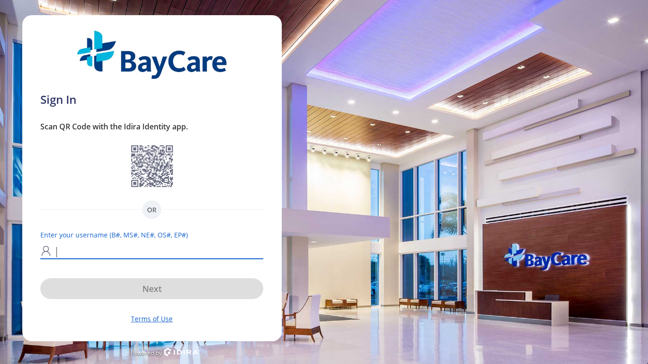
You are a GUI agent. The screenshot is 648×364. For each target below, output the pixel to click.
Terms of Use (152, 318)
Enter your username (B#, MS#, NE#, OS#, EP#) (114, 234)
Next (152, 288)
